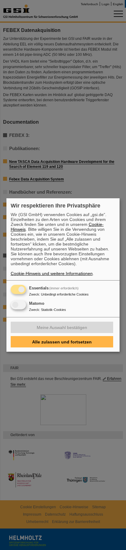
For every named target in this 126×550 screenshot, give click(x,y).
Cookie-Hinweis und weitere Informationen (52, 273)
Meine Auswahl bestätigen (62, 327)
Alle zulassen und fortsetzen (62, 341)
